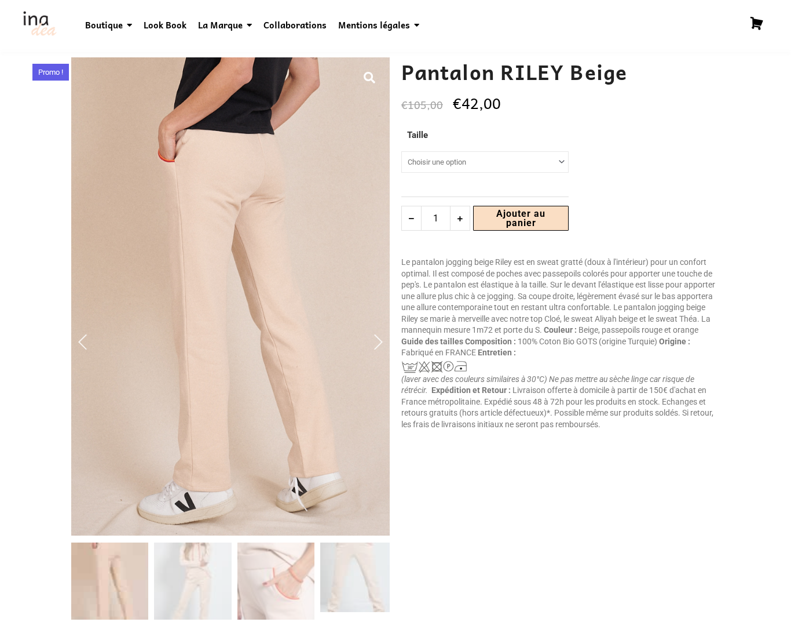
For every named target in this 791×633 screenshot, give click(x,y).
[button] (369, 77)
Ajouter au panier (520, 218)
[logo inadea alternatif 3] (39, 24)
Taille (417, 135)
